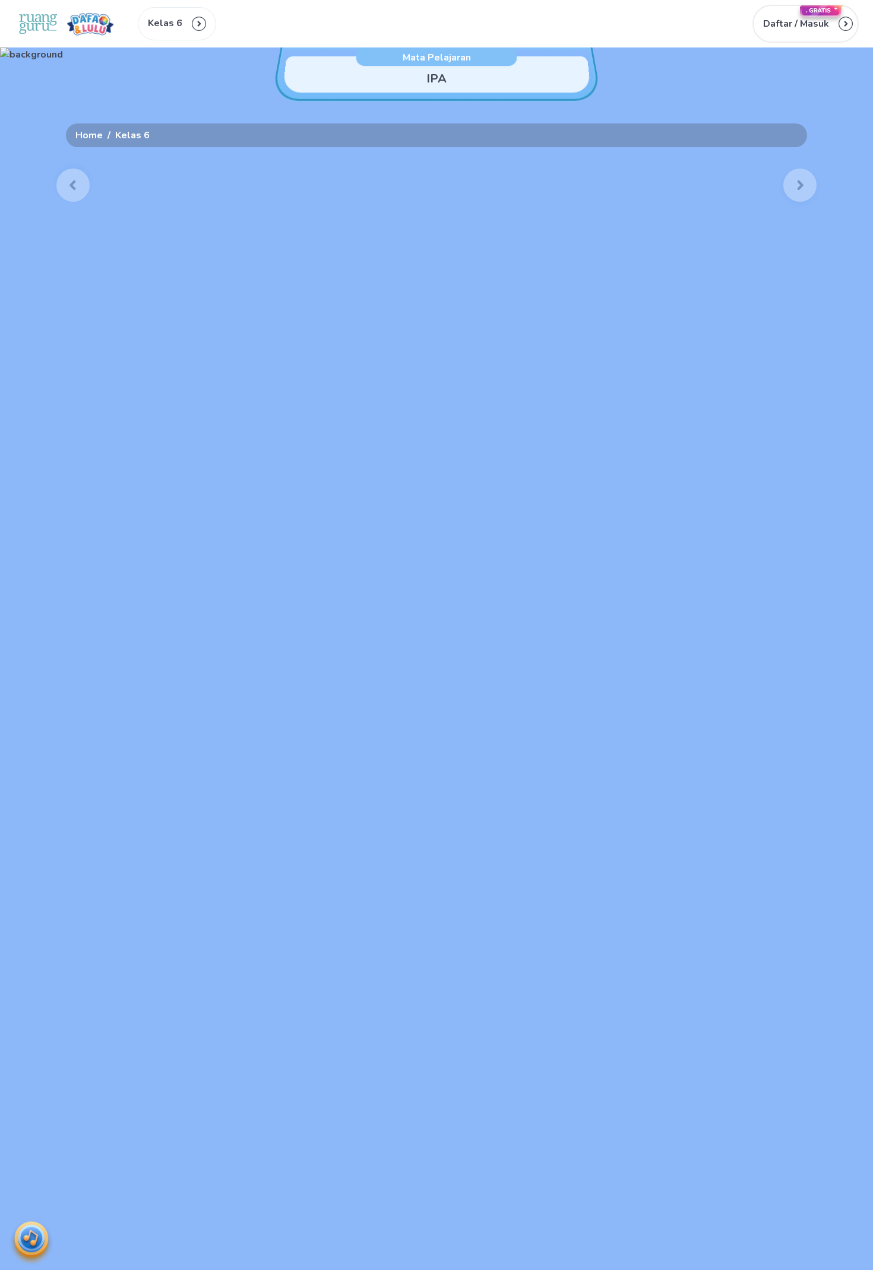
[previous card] (73, 185)
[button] (805, 24)
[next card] (800, 185)
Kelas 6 (132, 135)
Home (89, 135)
